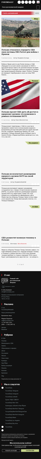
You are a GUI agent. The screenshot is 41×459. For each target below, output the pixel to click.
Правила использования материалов (12, 295)
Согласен (30, 450)
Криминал (4, 373)
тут (20, 379)
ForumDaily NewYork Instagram (14, 414)
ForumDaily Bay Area (11, 423)
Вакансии (4, 329)
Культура (4, 360)
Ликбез (3, 346)
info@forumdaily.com (7, 292)
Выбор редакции (6, 365)
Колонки (3, 370)
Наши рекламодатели (8, 312)
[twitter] (38, 60)
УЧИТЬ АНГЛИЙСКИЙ (10, 13)
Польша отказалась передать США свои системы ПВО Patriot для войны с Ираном (20, 52)
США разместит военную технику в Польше (18, 239)
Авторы (3, 327)
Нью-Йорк (4, 363)
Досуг (3, 351)
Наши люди (5, 358)
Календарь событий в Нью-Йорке (15, 405)
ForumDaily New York (11, 402)
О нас (7, 275)
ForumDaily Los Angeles (12, 420)
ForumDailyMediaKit (7, 309)
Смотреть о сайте (10, 286)
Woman (3, 355)
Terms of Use (5, 299)
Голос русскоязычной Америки (12, 7)
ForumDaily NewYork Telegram (14, 408)
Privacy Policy (5, 297)
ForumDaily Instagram (11, 394)
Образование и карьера (8, 348)
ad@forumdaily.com (7, 320)
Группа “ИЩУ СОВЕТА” (12, 400)
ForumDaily (7, 2)
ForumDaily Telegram (11, 391)
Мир (36, 19)
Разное (35, 81)
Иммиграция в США (7, 343)
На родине (33, 143)
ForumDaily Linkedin (11, 397)
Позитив (3, 341)
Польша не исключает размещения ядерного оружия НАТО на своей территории (18, 176)
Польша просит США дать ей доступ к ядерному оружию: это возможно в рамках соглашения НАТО (19, 114)
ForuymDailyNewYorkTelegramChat (16, 411)
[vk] (35, 60)
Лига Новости (22, 243)
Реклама (8, 304)
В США (35, 207)
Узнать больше (11, 450)
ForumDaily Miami (10, 417)
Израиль (3, 368)
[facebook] (32, 60)
